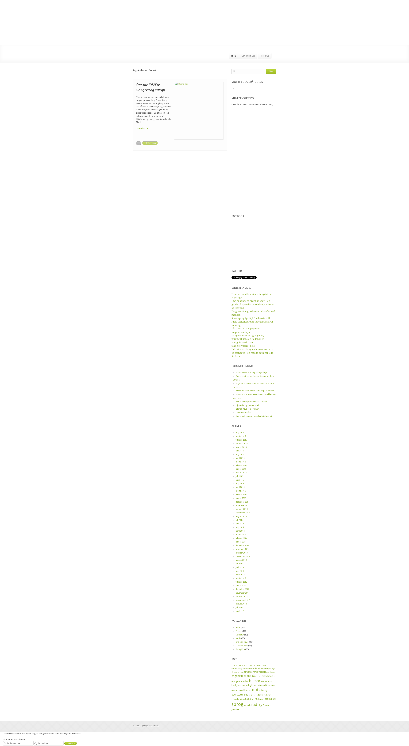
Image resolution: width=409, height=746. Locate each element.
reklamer (267, 695)
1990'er (240, 665)
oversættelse (239, 694)
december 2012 (242, 589)
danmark (250, 669)
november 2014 (243, 505)
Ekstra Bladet (269, 672)
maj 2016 (240, 454)
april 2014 (240, 531)
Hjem (233, 56)
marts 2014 (241, 535)
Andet (238, 627)
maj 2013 (240, 571)
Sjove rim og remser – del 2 (248, 405)
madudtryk (247, 685)
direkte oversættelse (254, 672)
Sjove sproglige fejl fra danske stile (251, 318)
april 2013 (240, 575)
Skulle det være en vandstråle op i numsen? (255, 391)
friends (265, 676)
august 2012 (241, 604)
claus (245, 669)
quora (260, 695)
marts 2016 (241, 462)
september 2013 (243, 556)
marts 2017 (241, 436)
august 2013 (241, 560)
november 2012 (243, 593)
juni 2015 (240, 480)
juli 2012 (239, 607)
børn (264, 665)
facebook (247, 675)
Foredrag (264, 56)
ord (255, 690)
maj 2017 (240, 432)
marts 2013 (241, 578)
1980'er (234, 665)
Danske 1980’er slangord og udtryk (150, 87)
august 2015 (241, 473)
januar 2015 (241, 498)
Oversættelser (242, 646)
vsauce (267, 705)
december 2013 (242, 545)
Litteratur (240, 635)
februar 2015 (241, 494)
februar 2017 (241, 440)
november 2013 (243, 549)
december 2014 (242, 502)
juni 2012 (240, 611)
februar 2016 (241, 465)
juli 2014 (239, 520)
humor (254, 681)
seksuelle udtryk (238, 699)
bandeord (258, 665)
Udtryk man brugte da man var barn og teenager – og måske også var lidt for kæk (252, 353)
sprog (237, 704)
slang (253, 698)
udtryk (258, 704)
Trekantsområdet (244, 412)
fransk (259, 676)
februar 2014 (241, 538)
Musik (238, 638)
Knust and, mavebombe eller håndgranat (254, 416)
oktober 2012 (242, 596)
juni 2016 (240, 451)
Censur (239, 631)
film (254, 676)
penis (249, 695)
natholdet (271, 685)
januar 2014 (241, 542)
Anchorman (248, 665)
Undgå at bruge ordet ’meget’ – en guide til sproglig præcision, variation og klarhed (253, 304)
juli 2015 (239, 476)
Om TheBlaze (248, 56)
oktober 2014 (242, 509)
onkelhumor (245, 690)
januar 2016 (241, 469)
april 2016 (240, 458)
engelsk (236, 675)
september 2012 (243, 600)
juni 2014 (240, 524)
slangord (261, 699)
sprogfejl (248, 705)
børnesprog (237, 668)
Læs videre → (142, 128)
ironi (270, 682)
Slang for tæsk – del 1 (243, 346)
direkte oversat (237, 672)
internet (264, 682)
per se (255, 695)
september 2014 (243, 513)
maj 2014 (240, 527)
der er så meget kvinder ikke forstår (251, 402)
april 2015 (240, 487)
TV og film (240, 649)
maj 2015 (240, 484)
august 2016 (241, 447)
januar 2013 (241, 585)
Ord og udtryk (242, 642)
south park (270, 699)
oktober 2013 (242, 553)
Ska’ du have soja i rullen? (247, 409)
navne (234, 690)
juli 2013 (239, 564)
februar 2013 (241, 582)
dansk (257, 668)
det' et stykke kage (268, 669)
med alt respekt (260, 685)
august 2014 (241, 516)
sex (247, 698)
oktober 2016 (242, 443)
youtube (235, 709)
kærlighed (236, 685)
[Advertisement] (204, 22)
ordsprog (263, 690)
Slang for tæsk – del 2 (243, 342)
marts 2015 (241, 491)
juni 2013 (240, 567)
